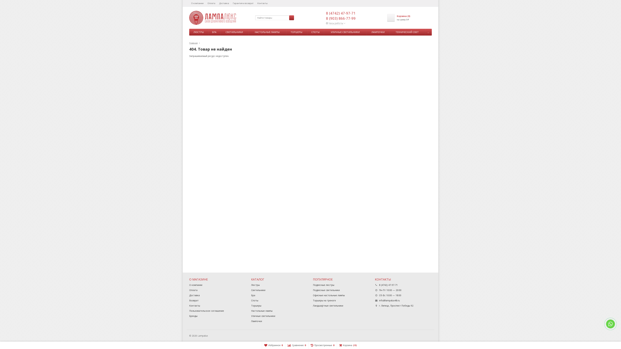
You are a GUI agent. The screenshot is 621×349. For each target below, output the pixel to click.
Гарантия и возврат (243, 3)
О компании (197, 3)
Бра (214, 32)
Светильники (234, 32)
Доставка (224, 3)
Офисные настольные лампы (329, 295)
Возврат (194, 300)
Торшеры (296, 32)
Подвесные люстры (323, 284)
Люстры (199, 32)
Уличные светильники (345, 32)
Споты (315, 32)
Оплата (211, 3)
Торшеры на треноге (324, 300)
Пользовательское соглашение (206, 310)
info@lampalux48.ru (389, 300)
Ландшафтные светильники (328, 305)
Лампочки (378, 32)
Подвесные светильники (326, 290)
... (428, 32)
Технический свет (407, 32)
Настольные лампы (267, 32)
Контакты (262, 3)
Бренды (193, 315)
